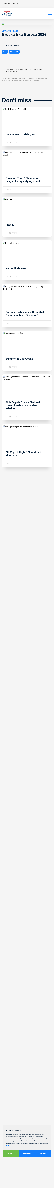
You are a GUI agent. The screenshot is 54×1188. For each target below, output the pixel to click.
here (7, 1145)
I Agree (10, 1153)
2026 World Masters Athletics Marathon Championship (24, 71)
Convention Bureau (11, 3)
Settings (43, 1153)
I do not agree (27, 1153)
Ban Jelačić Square (14, 46)
